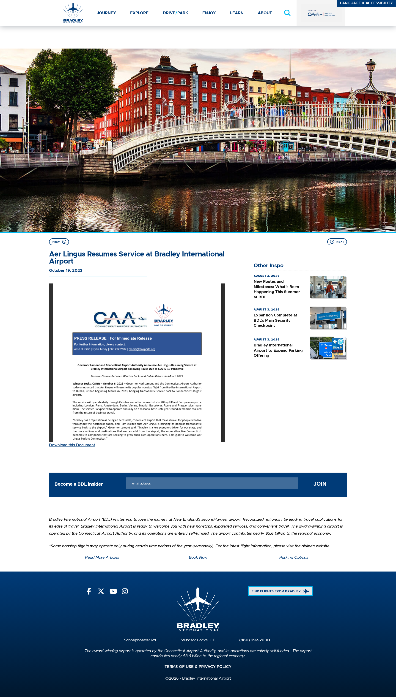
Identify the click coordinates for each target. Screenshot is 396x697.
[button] (287, 13)
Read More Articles (102, 557)
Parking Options (293, 557)
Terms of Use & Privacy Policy (198, 667)
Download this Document (72, 445)
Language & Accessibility (366, 3)
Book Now (198, 557)
